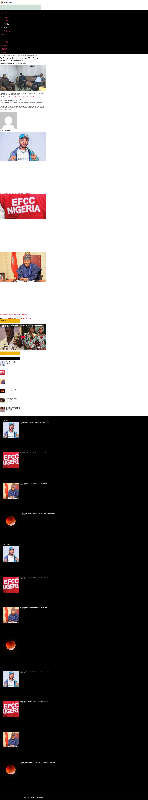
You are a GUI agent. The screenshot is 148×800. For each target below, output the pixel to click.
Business (6, 19)
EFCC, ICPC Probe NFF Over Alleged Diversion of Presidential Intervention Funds (12, 371)
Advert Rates (7, 31)
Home (5, 10)
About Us (5, 12)
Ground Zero (6, 26)
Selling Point (6, 28)
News (5, 13)
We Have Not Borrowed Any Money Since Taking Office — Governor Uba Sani (13, 314)
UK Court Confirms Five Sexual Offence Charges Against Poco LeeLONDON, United (15, 193)
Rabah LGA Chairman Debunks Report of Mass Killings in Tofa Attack (21, 96)
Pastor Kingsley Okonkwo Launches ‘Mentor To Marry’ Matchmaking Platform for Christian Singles (12, 399)
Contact (5, 30)
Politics (6, 17)
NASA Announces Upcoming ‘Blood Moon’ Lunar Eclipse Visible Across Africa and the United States (12, 390)
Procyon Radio (6, 24)
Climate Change (8, 21)
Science (6, 16)
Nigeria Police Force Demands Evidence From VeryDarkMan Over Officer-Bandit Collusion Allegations (13, 408)
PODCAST (5, 27)
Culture (6, 20)
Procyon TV (6, 23)
